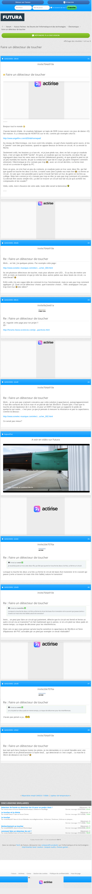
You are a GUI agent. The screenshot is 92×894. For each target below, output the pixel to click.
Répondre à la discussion (46, 35)
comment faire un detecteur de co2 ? (16, 831)
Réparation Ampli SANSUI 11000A (35, 795)
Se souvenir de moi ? (59, 8)
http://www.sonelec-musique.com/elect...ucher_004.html (28, 268)
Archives (21, 873)
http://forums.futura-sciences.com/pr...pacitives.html (26, 330)
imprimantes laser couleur (32, 847)
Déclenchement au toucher (12, 826)
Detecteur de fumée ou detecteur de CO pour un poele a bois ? (27, 807)
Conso (29, 873)
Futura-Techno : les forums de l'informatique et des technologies (40, 27)
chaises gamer (62, 847)
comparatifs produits (49, 845)
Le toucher (5, 817)
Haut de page (76, 873)
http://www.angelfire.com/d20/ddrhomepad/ (22, 138)
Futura (13, 873)
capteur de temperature (60, 795)
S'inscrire (68, 2)
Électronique (74, 27)
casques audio (50, 847)
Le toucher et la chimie (10, 812)
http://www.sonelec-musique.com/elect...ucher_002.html (28, 416)
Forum (8, 27)
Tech (18, 845)
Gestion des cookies (40, 873)
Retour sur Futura (22, 2)
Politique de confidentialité (59, 873)
